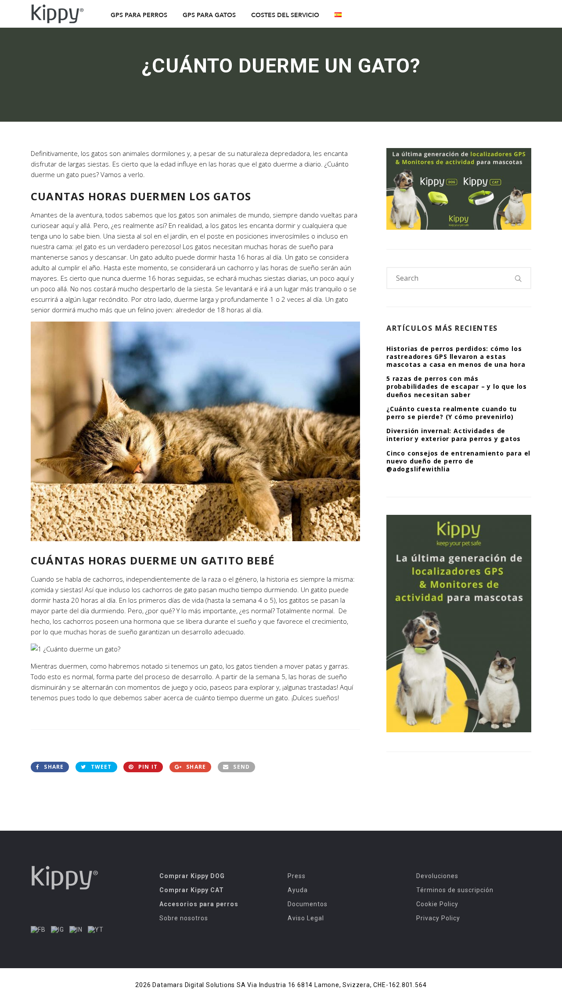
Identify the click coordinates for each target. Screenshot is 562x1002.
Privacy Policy (438, 918)
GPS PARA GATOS (209, 15)
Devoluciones (437, 875)
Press (297, 875)
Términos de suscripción (455, 889)
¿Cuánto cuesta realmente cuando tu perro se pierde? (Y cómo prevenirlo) (451, 413)
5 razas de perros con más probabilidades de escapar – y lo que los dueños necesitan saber (456, 386)
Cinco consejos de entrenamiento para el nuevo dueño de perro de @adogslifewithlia (458, 461)
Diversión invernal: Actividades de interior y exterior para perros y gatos (453, 435)
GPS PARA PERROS (139, 15)
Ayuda (298, 889)
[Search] (518, 278)
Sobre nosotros (183, 918)
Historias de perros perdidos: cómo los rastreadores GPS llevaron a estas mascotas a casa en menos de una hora (456, 356)
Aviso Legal (306, 918)
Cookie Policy (437, 904)
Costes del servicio (285, 15)
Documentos (308, 904)
